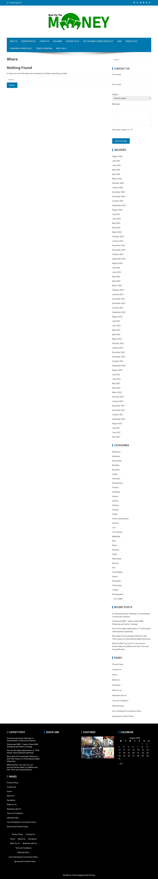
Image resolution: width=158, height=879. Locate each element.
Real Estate (116, 559)
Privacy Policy (132, 41)
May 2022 (116, 383)
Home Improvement (120, 519)
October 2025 (117, 201)
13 (133, 750)
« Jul (120, 764)
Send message (121, 141)
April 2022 (116, 388)
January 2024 (117, 294)
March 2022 (117, 392)
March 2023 (117, 339)
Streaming (116, 581)
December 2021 (118, 406)
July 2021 (116, 428)
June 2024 (116, 272)
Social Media (117, 572)
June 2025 (116, 219)
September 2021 (119, 419)
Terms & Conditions (44, 48)
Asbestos (116, 456)
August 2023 (117, 317)
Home (119, 41)
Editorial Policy (72, 41)
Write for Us (61, 48)
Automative (117, 461)
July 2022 (116, 374)
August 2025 (117, 210)
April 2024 (116, 281)
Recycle (115, 563)
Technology (117, 585)
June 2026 (116, 165)
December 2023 (118, 299)
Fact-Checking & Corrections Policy (98, 41)
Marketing (116, 536)
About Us (13, 41)
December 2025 (118, 192)
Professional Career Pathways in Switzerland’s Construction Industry (21, 739)
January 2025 (117, 241)
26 (129, 756)
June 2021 (116, 432)
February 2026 (118, 183)
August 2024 (117, 263)
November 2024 (118, 250)
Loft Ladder (117, 599)
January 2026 (117, 187)
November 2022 (118, 357)
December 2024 (118, 245)
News (114, 545)
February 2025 (118, 236)
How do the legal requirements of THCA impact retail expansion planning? (23, 751)
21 (138, 753)
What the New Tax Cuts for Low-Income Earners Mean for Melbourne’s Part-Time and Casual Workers (130, 646)
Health (114, 514)
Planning (115, 550)
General (115, 510)
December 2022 (118, 352)
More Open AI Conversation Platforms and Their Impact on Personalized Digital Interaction (23, 758)
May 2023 (116, 330)
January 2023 (117, 348)
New (114, 541)
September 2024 (119, 259)
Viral (80, 875)
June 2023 (116, 325)
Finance (115, 487)
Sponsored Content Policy (21, 48)
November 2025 (118, 196)
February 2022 (118, 397)
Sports (115, 576)
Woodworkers (118, 594)
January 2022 (117, 401)
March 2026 (117, 179)
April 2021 (116, 437)
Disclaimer (57, 41)
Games (115, 496)
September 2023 (119, 312)
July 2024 (116, 268)
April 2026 (116, 174)
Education (116, 478)
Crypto (115, 474)
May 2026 (116, 170)
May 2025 (116, 223)
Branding (115, 465)
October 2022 (117, 361)
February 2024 (118, 290)
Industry (115, 523)
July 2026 (116, 161)
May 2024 (116, 277)
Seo (113, 568)
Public (114, 554)
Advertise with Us (28, 41)
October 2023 (117, 308)
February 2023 (118, 343)
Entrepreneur (117, 483)
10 (119, 750)
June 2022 (116, 379)
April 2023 (116, 334)
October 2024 (117, 254)
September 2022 (119, 366)
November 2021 (118, 410)
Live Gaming (117, 532)
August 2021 (117, 423)
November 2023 (118, 303)
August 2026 (117, 156)
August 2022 (117, 370)
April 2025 (116, 228)
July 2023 (116, 321)
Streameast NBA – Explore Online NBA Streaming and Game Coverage (22, 745)
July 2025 (116, 214)
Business (116, 470)
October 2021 (117, 415)
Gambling (116, 492)
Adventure (116, 452)
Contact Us (44, 41)
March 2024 (117, 285)
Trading (115, 590)
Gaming (115, 501)
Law (114, 527)
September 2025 (119, 205)
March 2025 (117, 232)
